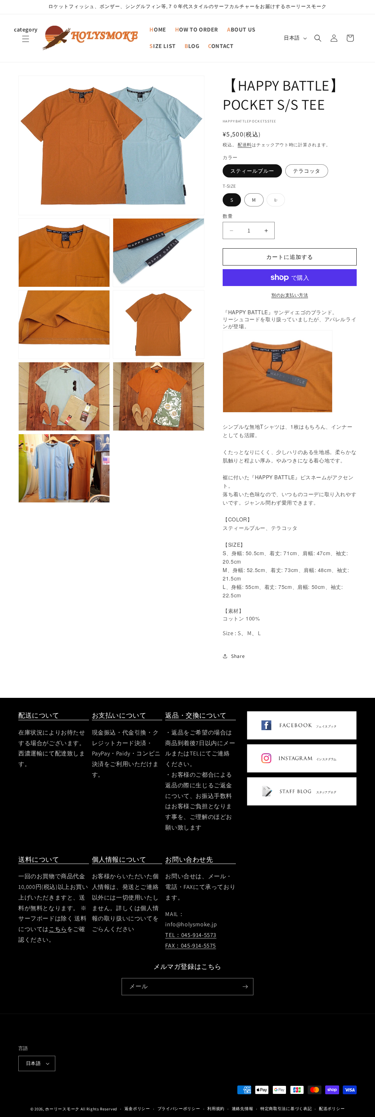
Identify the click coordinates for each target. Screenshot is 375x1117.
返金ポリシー (137, 1108)
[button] (26, 43)
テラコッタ (306, 171)
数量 (228, 216)
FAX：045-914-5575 (190, 945)
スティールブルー (252, 171)
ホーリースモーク (62, 1108)
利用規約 (215, 1108)
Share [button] (238, 656)
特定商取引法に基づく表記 (286, 1108)
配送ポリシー (332, 1108)
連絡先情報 (242, 1108)
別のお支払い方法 (289, 295)
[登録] (245, 986)
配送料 (245, 144)
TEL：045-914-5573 (190, 935)
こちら (58, 929)
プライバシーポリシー (178, 1108)
